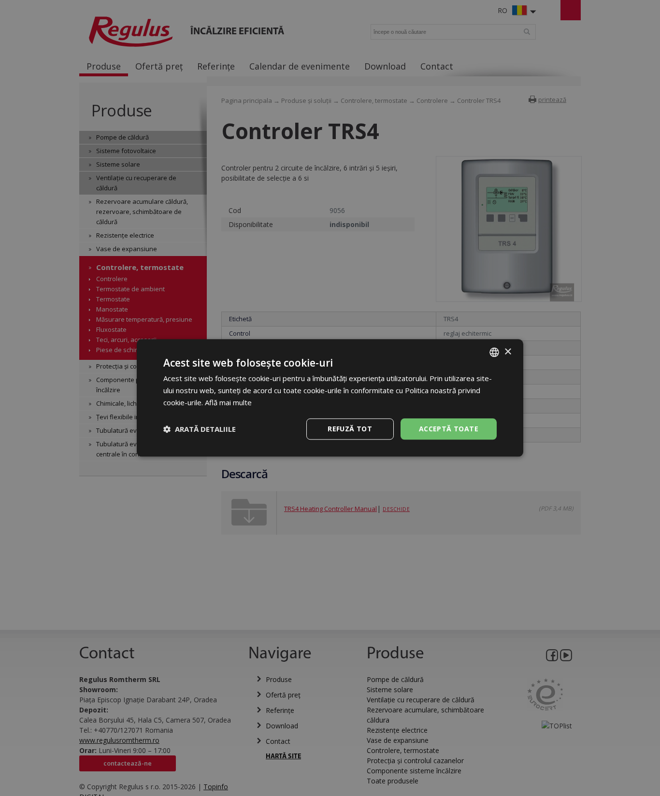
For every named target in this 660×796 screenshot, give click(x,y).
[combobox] (494, 352)
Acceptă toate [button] (448, 428)
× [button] (507, 351)
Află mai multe (228, 402)
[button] (199, 429)
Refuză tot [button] (350, 428)
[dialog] (330, 397)
